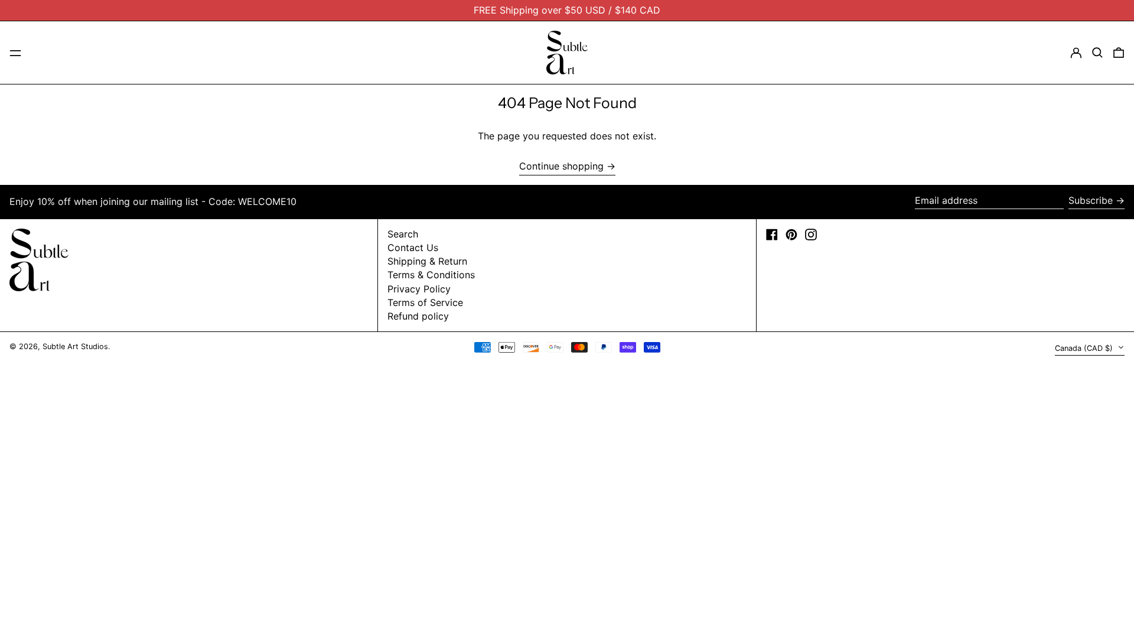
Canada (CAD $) (1085, 348)
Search (402, 234)
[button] (1097, 52)
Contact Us (412, 247)
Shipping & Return (427, 261)
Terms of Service (425, 302)
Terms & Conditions (431, 275)
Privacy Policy (419, 289)
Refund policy (418, 316)
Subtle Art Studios (75, 346)
